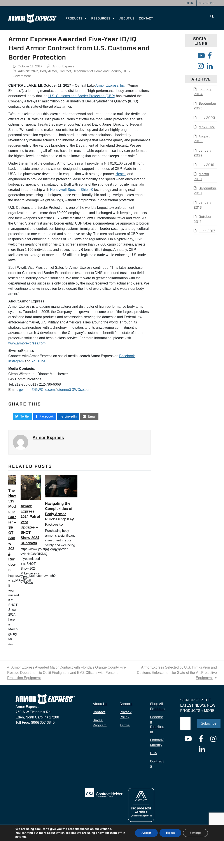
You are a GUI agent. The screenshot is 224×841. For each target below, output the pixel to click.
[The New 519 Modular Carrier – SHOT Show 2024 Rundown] (12, 479)
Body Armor (48, 71)
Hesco (121, 174)
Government (22, 76)
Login (189, 3)
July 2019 (206, 165)
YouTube (38, 361)
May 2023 (207, 127)
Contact (146, 18)
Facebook (127, 356)
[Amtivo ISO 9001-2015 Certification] (141, 804)
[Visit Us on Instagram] (201, 66)
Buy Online (206, 3)
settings (20, 837)
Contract (65, 71)
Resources (100, 18)
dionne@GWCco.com (74, 390)
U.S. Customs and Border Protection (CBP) (81, 96)
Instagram (16, 361)
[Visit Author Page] (20, 442)
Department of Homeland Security (97, 71)
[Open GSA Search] (103, 792)
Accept (146, 833)
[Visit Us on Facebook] (210, 56)
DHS (126, 71)
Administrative (28, 71)
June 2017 (207, 231)
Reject (170, 833)
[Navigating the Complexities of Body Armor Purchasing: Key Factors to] (61, 486)
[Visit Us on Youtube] (201, 56)
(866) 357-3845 (43, 722)
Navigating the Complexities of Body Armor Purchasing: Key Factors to (59, 514)
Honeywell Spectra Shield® (71, 189)
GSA (153, 753)
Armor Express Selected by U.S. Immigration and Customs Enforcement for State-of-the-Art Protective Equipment (177, 672)
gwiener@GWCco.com (37, 390)
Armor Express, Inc (110, 85)
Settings (195, 833)
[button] (211, 16)
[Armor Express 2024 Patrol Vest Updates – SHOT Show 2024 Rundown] (31, 487)
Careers (126, 704)
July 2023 (207, 118)
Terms (125, 725)
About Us (127, 18)
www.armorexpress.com (27, 343)
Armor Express (63, 66)
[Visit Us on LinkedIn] (210, 66)
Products (74, 18)
